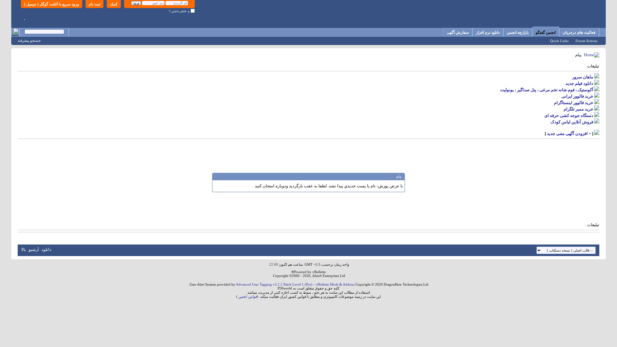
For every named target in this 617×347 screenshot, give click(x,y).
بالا (23, 249)
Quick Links (559, 41)
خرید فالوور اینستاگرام (573, 102)
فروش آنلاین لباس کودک (571, 122)
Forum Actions (586, 41)
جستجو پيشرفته (29, 40)
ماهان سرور (582, 77)
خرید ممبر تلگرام (578, 109)
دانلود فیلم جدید (579, 83)
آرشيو (34, 249)
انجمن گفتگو (546, 32)
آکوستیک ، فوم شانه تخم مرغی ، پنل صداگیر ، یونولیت (546, 89)
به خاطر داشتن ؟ (180, 11)
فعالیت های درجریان (579, 32)
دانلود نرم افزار (488, 32)
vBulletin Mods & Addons (335, 284)
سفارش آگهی (458, 32)
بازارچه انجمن (518, 32)
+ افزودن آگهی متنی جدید (569, 133)
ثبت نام (94, 4)
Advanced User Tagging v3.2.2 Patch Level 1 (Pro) (274, 284)
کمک (114, 4)
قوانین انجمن (247, 296)
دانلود (46, 249)
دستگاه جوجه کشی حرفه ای (568, 115)
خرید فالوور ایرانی (577, 96)
